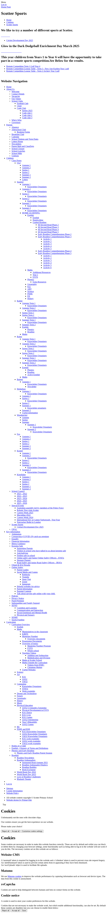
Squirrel (20, 182)
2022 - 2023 (22, 496)
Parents (9, 125)
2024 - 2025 (22, 501)
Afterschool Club (19, 129)
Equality (15, 539)
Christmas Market (34, 667)
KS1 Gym (26, 715)
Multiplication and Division (38, 658)
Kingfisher (21, 474)
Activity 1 (47, 239)
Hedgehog (21, 389)
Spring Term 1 (28, 313)
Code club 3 (27, 118)
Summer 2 (26, 177)
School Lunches (18, 151)
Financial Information (21, 541)
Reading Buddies (29, 767)
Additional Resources (42, 272)
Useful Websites (29, 670)
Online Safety (17, 567)
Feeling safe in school (26, 555)
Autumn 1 (26, 165)
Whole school (33, 651)
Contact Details (18, 94)
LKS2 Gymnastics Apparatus (34, 708)
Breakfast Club (18, 134)
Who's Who (16, 120)
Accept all (15, 831)
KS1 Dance (27, 712)
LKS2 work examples (31, 741)
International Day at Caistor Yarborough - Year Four (38, 520)
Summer (25, 422)
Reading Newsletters (25, 758)
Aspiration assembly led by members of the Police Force (40, 508)
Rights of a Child (19, 746)
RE (18, 727)
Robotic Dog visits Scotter (28, 510)
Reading (30, 332)
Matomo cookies (14, 876)
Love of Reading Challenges (29, 777)
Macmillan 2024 (23, 515)
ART (29, 289)
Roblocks (26, 574)
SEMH (15, 617)
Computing (21, 684)
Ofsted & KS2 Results (21, 565)
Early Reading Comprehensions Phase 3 (54, 237)
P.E (28, 296)
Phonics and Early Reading (23, 750)
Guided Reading (39, 222)
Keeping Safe (17, 546)
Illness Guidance (18, 543)
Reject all (5, 831)
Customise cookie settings (32, 831)
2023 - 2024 (22, 498)
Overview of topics (30, 643)
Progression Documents (32, 641)
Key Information (13, 532)
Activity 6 (47, 267)
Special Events (18, 505)
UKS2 (25, 681)
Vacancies (16, 96)
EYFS (35, 277)
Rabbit (19, 301)
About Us (10, 89)
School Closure (18, 149)
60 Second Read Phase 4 (48, 229)
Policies (15, 596)
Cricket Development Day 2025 (19, 40)
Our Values (16, 99)
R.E (29, 287)
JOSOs (25, 689)
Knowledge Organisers (37, 187)
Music (19, 703)
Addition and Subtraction (37, 655)
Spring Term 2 (28, 315)
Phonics (30, 279)
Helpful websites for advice (28, 586)
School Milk (17, 153)
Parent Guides (23, 570)
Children (10, 22)
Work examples (28, 691)
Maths (30, 270)
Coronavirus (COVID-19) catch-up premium (30, 536)
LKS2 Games (28, 724)
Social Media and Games (27, 572)
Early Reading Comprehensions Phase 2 (54, 234)
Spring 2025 (27, 110)
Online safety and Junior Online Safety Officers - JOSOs (40, 558)
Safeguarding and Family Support (26, 603)
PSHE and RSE (23, 729)
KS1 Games (27, 717)
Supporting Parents (25, 548)
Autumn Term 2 (28, 308)
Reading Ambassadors (26, 760)
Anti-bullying (22, 553)
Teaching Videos (29, 653)
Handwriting (38, 220)
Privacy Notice (18, 598)
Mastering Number (30, 636)
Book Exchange (29, 770)
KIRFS (25, 634)
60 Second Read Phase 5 (48, 232)
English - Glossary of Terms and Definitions (30, 748)
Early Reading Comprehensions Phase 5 (54, 253)
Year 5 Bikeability (29, 722)
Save (24, 911)
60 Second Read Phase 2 (48, 225)
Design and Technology (27, 693)
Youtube (25, 577)
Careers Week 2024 (25, 517)
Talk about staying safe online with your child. (36, 593)
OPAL (14, 529)
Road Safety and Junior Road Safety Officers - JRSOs (39, 563)
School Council (18, 491)
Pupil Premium (18, 601)
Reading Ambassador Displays (35, 765)
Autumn (25, 417)
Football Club (22, 103)
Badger (20, 379)
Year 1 (35, 275)
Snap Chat (26, 579)
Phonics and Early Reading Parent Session (34, 753)
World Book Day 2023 (26, 774)
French (20, 696)
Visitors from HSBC (35, 665)
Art (18, 674)
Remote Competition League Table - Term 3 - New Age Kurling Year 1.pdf (37, 69)
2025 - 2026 (22, 503)
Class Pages (16, 160)
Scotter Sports (12, 25)
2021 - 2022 (22, 494)
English (30, 215)
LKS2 (24, 679)
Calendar (15, 137)
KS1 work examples (30, 739)
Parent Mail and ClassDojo (23, 146)
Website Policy (12, 793)
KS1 (24, 677)
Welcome (15, 91)
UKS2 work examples (31, 743)
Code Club (21, 108)
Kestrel (20, 451)
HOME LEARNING (31, 213)
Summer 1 (26, 175)
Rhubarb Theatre (24, 779)
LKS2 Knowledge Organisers (34, 734)
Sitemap (9, 788)
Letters (25, 179)
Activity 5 (47, 248)
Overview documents (36, 639)
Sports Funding (18, 620)
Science (30, 291)
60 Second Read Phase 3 (48, 227)
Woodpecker (22, 415)
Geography (32, 284)
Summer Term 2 (29, 325)
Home (8, 20)
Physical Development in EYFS (35, 710)
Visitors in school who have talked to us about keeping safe (41, 551)
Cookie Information (14, 791)
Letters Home (17, 141)
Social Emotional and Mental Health (32, 612)
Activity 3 (47, 244)
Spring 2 (25, 172)
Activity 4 (47, 246)
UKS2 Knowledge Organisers (34, 736)
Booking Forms (23, 132)
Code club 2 (27, 115)
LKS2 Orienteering (30, 720)
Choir (19, 106)
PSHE (30, 294)
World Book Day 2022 (26, 772)
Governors (16, 122)
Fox (18, 434)
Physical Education (25, 705)
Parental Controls (24, 591)
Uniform (15, 156)
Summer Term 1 (29, 320)
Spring (25, 420)
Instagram (26, 584)
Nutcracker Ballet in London (29, 522)
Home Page (6, 7)
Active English (33, 375)
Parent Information (24, 589)
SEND (14, 605)
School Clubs (17, 101)
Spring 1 (25, 170)
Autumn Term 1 (28, 303)
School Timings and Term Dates (25, 139)
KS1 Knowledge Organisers (34, 731)
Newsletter (31, 386)
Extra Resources (39, 282)
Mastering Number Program (39, 646)
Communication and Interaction (30, 610)
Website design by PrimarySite (19, 800)
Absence (15, 127)
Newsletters (16, 144)
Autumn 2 (26, 168)
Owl (19, 163)
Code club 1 (27, 113)
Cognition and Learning (27, 608)
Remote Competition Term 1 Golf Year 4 (23, 66)
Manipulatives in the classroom (35, 632)
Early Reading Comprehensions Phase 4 (54, 251)
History (30, 298)
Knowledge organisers (36, 408)
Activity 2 (47, 241)
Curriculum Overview (21, 624)
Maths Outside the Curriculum (34, 662)
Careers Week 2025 (25, 513)
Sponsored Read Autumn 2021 (35, 762)
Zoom (24, 582)
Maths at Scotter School (32, 660)
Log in (4, 4)
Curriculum (11, 622)
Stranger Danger (24, 560)
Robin (19, 336)
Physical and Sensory (26, 615)
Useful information (30, 413)
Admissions (16, 534)
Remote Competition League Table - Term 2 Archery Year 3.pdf (32, 71)
